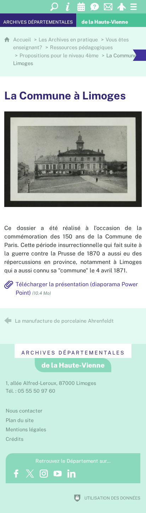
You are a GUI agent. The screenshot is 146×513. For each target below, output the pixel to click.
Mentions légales (26, 429)
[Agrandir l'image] (72, 158)
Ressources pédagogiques (81, 47)
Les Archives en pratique (68, 39)
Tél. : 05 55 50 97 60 (30, 391)
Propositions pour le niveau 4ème (59, 55)
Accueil (22, 39)
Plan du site (20, 420)
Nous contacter (24, 411)
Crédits (14, 439)
